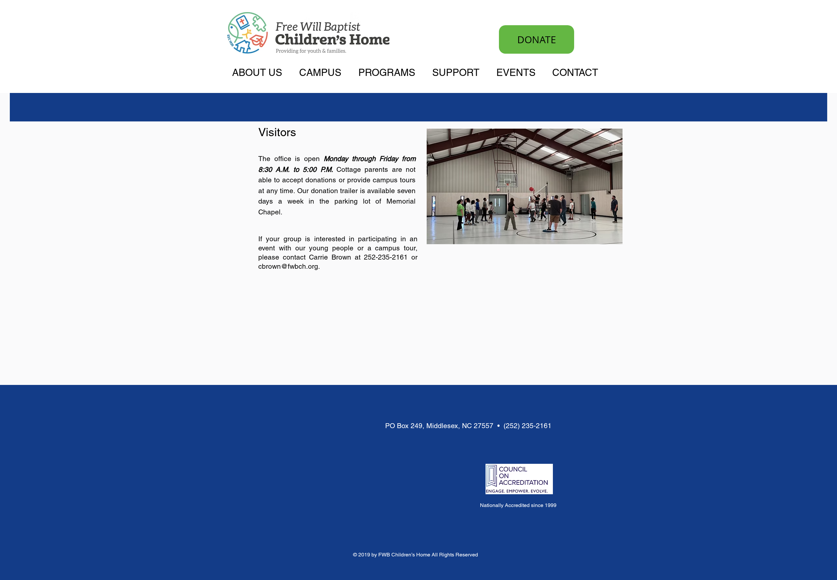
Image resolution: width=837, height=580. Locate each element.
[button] (260, 72)
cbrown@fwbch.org (288, 266)
